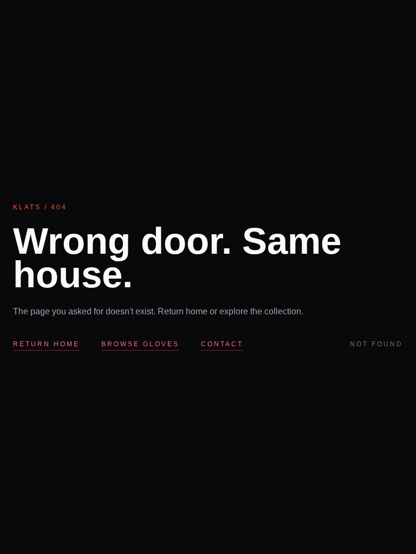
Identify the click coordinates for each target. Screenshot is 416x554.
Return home (46, 344)
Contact (222, 344)
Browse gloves (140, 344)
